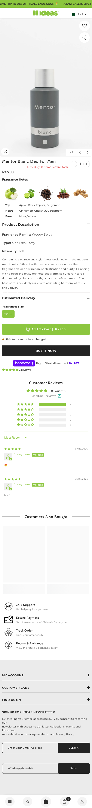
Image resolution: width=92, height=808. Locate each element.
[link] (84, 26)
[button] (80, 152)
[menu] (10, 801)
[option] (46, 87)
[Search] (46, 801)
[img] (12, 449)
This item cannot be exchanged (26, 339)
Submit (74, 747)
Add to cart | (48, 329)
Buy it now (46, 351)
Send (73, 768)
